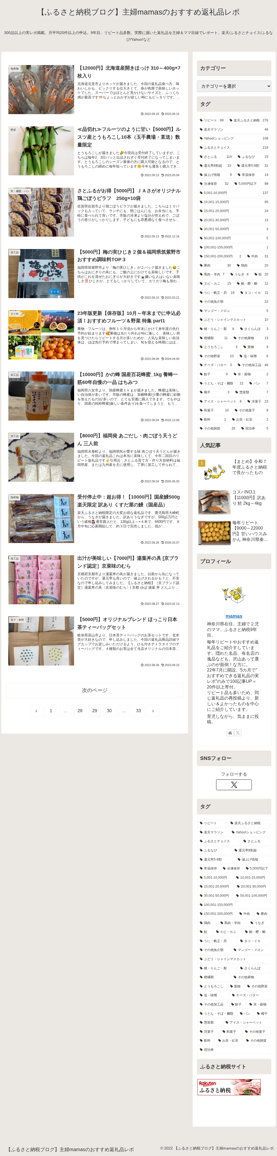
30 (109, 710)
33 (138, 710)
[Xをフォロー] (237, 732)
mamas (234, 616)
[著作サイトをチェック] (230, 732)
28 (80, 710)
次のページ (95, 690)
